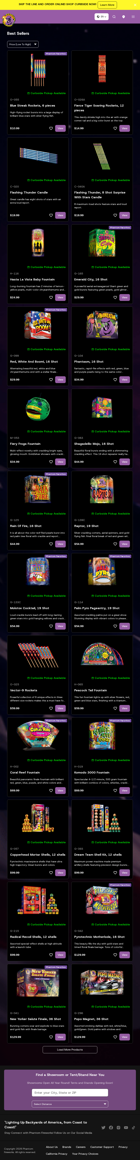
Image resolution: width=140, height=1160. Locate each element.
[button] (101, 17)
